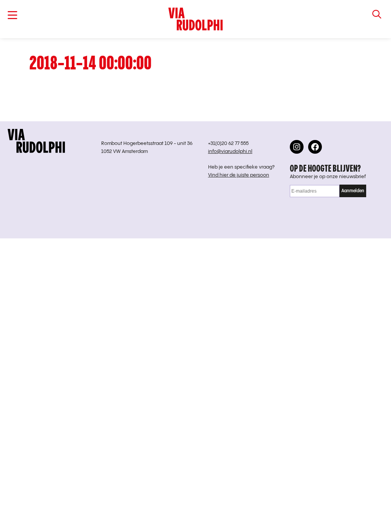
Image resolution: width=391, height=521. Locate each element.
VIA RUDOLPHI (195, 19)
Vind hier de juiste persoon (238, 175)
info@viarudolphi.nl (230, 151)
